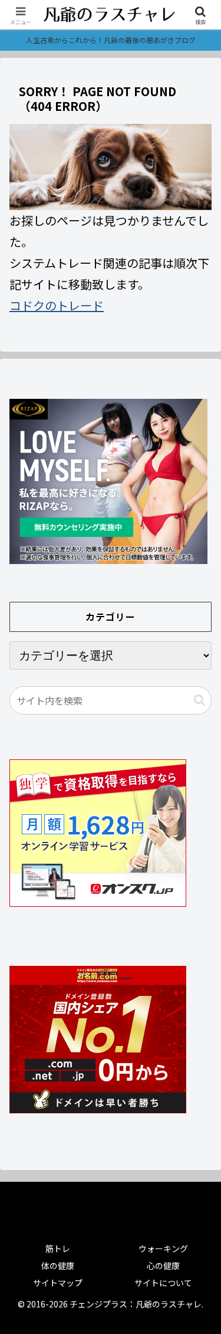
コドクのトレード (56, 305)
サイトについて (163, 1283)
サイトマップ (58, 1283)
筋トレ (57, 1248)
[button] (199, 700)
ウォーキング (163, 1248)
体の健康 (57, 1265)
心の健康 (163, 1265)
